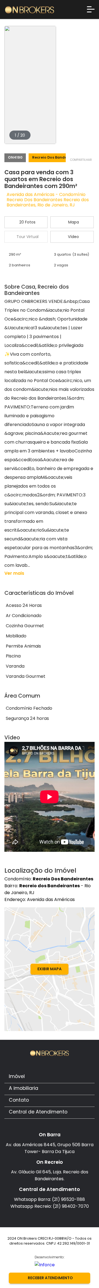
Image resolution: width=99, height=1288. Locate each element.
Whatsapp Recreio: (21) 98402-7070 (49, 1206)
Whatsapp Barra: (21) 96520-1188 (49, 1199)
